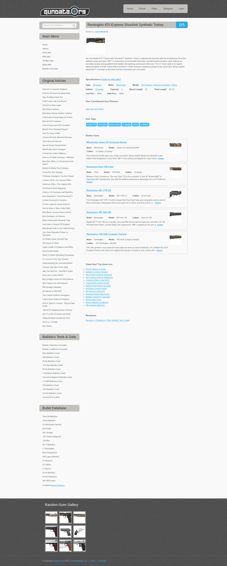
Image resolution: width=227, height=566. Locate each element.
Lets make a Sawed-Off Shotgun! (56, 224)
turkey (135, 124)
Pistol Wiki (46, 53)
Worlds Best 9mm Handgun (53, 149)
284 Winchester (49, 481)
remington (102, 124)
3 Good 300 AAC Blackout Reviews (57, 137)
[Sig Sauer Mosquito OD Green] (66, 524)
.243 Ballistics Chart (50, 389)
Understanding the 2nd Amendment (57, 263)
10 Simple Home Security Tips (55, 239)
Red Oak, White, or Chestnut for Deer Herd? (58, 162)
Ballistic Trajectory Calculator (98, 297)
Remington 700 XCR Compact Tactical (106, 234)
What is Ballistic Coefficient (97, 302)
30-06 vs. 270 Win (50, 322)
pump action (114, 124)
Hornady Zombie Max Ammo (97, 294)
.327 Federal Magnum (51, 437)
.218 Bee (46, 441)
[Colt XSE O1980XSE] (66, 553)
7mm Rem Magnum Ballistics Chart (57, 377)
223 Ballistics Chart (50, 385)
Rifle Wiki (46, 57)
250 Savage (47, 433)
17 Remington (48, 449)
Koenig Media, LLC (79, 561)
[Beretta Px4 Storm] (66, 538)
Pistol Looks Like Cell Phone (54, 101)
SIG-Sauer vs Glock (50, 243)
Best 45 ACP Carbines (51, 121)
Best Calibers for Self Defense (55, 283)
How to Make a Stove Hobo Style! (56, 208)
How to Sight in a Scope (96, 269)
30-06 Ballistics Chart (51, 361)
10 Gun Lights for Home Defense (56, 204)
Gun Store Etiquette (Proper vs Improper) (55, 233)
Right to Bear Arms (93, 300)
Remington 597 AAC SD (99, 212)
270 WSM (46, 465)
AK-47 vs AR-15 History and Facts (56, 314)
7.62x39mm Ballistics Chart (53, 373)
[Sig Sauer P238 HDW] (80, 553)
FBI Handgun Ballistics (95, 305)
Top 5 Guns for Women (52, 141)
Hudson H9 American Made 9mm (56, 93)
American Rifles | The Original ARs (56, 184)
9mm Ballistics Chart (51, 353)
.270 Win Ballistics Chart (52, 365)
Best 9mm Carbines (50, 109)
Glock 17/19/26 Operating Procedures (58, 255)
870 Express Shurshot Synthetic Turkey (159, 85)
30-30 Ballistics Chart (51, 369)
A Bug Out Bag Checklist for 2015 (56, 318)
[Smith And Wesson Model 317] (80, 538)
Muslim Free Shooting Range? (55, 129)
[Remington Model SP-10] (80, 524)
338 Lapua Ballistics (50, 457)
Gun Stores (47, 326)
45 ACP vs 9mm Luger (51, 105)
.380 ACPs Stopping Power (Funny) (57, 310)
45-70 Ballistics (48, 445)
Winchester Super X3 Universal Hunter (107, 142)
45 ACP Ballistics (49, 477)
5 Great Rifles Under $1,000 (97, 283)
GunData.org (58, 561)
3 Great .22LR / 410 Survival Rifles (56, 180)
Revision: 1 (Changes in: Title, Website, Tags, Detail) (108, 320)
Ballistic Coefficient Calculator (54, 349)
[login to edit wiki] (111, 79)
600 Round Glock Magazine (54, 188)
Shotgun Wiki (48, 61)
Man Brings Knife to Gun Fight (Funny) (58, 228)
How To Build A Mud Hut (52, 97)
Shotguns (97, 85)
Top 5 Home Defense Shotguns (99, 275)
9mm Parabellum (49, 453)
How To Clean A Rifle (51, 133)
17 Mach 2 (46, 469)
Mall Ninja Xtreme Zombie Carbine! (57, 113)
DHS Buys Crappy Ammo (96, 289)
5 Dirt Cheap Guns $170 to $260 (56, 125)
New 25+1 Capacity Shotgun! (54, 89)
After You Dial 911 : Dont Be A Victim (57, 271)
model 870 (91, 124)
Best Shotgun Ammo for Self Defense (57, 279)
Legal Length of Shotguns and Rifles (57, 247)
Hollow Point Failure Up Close (98, 286)
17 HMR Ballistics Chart (52, 381)
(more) (161, 158)
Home (45, 45)
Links (93, 561)
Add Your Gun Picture (95, 109)
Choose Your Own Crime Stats (55, 267)
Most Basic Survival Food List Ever (56, 212)
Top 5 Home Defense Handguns (99, 277)
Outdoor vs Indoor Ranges (97, 272)
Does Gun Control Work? (52, 275)
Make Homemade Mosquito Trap (56, 220)
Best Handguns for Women (53, 216)
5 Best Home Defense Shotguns (55, 299)
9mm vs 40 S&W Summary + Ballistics (58, 157)
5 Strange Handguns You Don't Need (58, 176)
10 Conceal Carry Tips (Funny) (55, 259)
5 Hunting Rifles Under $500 (98, 280)
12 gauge (99, 89)
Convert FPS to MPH (51, 397)
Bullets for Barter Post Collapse (55, 168)
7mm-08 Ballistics (49, 417)
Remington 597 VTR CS (99, 190)
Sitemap (102, 561)
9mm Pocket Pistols (50, 251)
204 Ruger (46, 429)
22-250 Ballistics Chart (51, 393)
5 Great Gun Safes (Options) (54, 153)
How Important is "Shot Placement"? (57, 196)
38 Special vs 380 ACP (95, 291)
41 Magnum (47, 461)
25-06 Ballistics (48, 473)
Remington (121, 85)
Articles (45, 49)
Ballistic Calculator (50, 69)
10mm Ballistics (49, 421)
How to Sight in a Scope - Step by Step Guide (58, 304)
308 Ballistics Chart (50, 357)
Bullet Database (58, 485)
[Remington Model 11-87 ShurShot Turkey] (52, 524)
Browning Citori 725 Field (100, 166)
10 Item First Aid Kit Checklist (54, 200)
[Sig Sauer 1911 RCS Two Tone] (52, 553)
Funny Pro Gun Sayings (52, 172)
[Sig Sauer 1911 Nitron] (52, 538)
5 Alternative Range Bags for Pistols (57, 117)
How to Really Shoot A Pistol (54, 145)
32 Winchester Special (51, 425)
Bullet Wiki (46, 65)
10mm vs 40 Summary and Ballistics (57, 192)
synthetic (144, 124)
